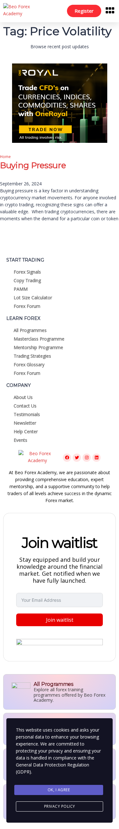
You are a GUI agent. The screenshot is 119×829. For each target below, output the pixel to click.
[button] (110, 11)
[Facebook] (67, 458)
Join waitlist (59, 619)
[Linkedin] (96, 458)
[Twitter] (77, 458)
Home (5, 156)
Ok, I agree (59, 790)
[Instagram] (87, 458)
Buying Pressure (33, 165)
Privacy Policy (59, 806)
